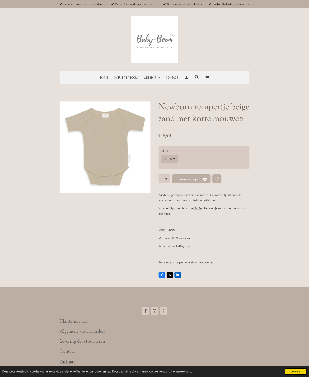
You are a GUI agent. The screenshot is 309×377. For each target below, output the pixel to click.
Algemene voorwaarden (82, 331)
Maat (164, 151)
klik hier (197, 208)
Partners (67, 362)
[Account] (186, 77)
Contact (67, 351)
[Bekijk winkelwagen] (207, 77)
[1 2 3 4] (164, 178)
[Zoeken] (196, 77)
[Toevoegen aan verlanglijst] (216, 178)
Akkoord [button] (295, 371)
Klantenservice (74, 321)
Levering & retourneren (82, 341)
